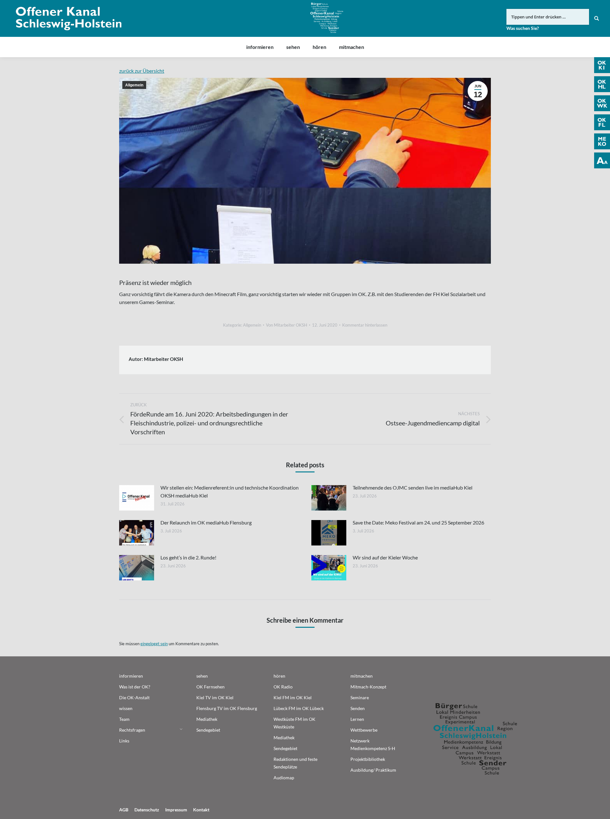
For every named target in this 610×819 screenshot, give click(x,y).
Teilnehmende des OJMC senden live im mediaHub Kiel (412, 487)
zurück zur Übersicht (141, 71)
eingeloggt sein (154, 643)
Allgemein (134, 85)
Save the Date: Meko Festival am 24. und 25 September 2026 (418, 522)
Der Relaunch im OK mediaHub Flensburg (206, 522)
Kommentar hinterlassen (364, 325)
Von (286, 325)
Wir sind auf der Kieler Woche (385, 557)
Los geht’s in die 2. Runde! (188, 557)
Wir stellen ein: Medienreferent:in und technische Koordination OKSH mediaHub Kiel (229, 491)
